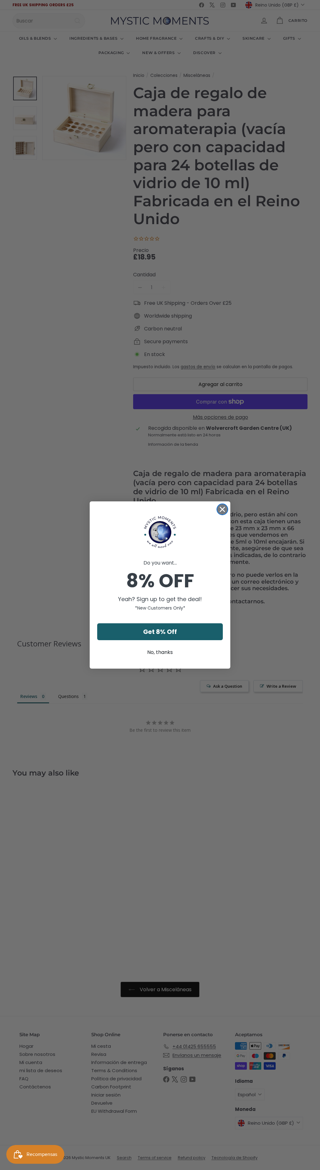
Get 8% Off (160, 631)
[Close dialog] (222, 509)
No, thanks (160, 652)
